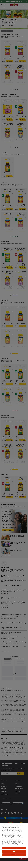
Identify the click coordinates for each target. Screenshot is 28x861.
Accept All (14, 854)
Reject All (14, 851)
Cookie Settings (14, 848)
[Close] (25, 825)
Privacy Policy (7, 838)
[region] (14, 840)
